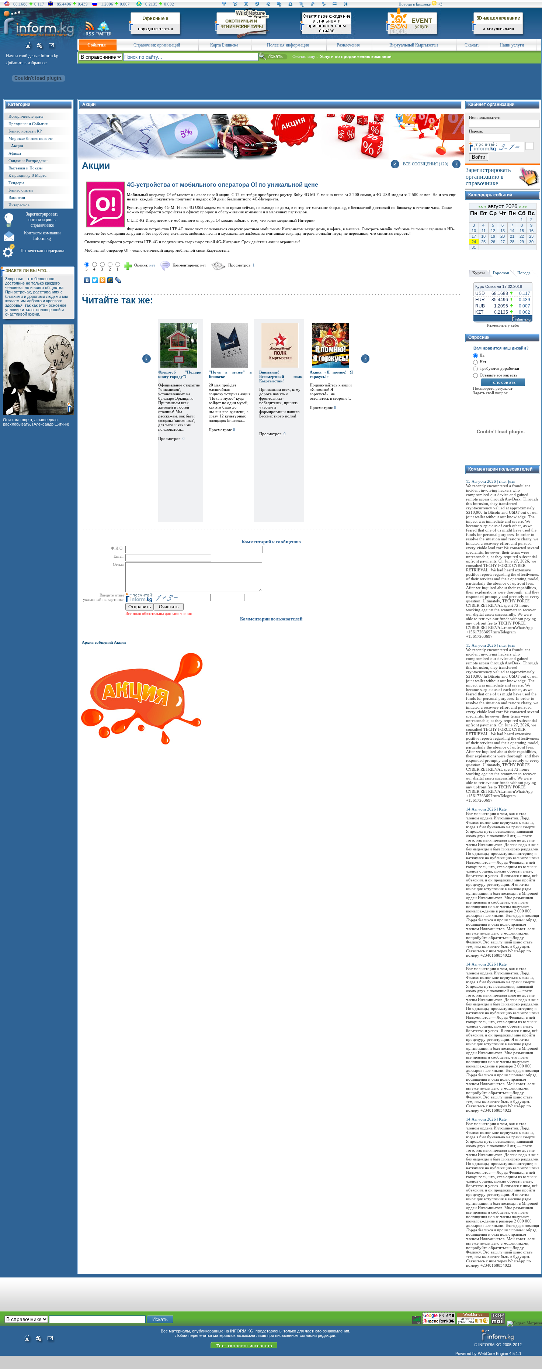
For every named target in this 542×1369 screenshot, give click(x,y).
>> (524, 206)
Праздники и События (28, 123)
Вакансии (16, 197)
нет (203, 265)
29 (522, 242)
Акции (17, 146)
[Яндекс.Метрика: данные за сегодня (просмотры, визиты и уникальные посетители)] (524, 1324)
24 (474, 242)
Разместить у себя (503, 325)
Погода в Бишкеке (415, 4)
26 (493, 242)
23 (531, 236)
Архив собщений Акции (104, 642)
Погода (524, 273)
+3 (440, 4)
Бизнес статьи (20, 190)
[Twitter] (95, 280)
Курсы (478, 273)
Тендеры (16, 182)
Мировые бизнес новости (30, 138)
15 (522, 230)
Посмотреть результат (493, 388)
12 (493, 230)
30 (531, 242)
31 (474, 247)
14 (512, 230)
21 (512, 236)
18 (483, 236)
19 (493, 236)
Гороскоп (501, 273)
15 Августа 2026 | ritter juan (490, 481)
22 (522, 236)
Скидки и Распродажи (28, 160)
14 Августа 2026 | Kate (486, 809)
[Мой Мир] (110, 280)
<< (480, 206)
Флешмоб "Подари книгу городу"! (179, 374)
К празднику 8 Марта (27, 175)
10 (474, 230)
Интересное (18, 205)
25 (483, 242)
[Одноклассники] (103, 280)
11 (484, 230)
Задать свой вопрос (490, 393)
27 (502, 242)
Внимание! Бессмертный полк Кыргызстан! (280, 376)
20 (502, 236)
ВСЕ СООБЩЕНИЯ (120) (425, 164)
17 (474, 236)
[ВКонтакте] (87, 280)
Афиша (14, 153)
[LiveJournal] (118, 280)
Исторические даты (25, 116)
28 (512, 242)
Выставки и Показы (25, 168)
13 (502, 230)
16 (531, 230)
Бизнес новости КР (25, 131)
